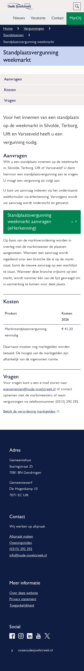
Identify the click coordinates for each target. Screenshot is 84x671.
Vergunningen (34, 29)
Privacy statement (22, 599)
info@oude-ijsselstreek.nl (28, 555)
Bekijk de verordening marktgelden (30, 412)
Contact (57, 18)
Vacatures (38, 18)
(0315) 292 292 (20, 549)
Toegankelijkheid (21, 606)
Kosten (10, 89)
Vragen (10, 100)
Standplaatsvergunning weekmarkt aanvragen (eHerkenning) (29, 223)
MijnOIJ (75, 18)
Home (8, 29)
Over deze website (23, 593)
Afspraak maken (21, 537)
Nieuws (19, 18)
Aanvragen (13, 79)
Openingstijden (20, 543)
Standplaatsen (13, 35)
